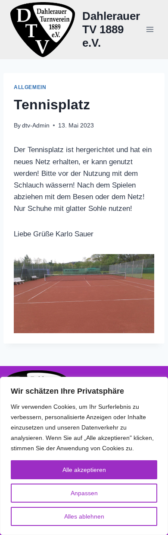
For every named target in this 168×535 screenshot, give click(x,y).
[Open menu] (150, 29)
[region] (84, 456)
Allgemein (30, 87)
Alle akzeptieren (84, 469)
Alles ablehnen (84, 516)
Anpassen (84, 493)
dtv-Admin (36, 125)
